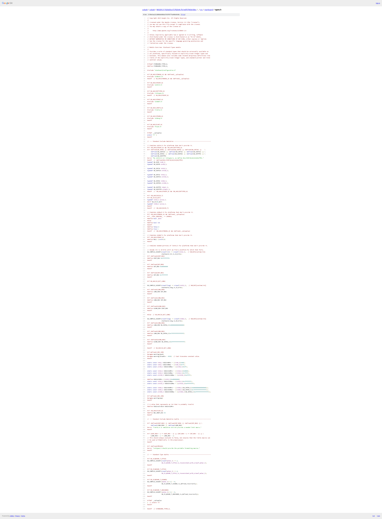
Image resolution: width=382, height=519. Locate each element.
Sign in (378, 3)
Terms (23, 516)
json (378, 516)
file (183, 14)
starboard (208, 9)
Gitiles (12, 516)
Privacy (17, 516)
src (201, 9)
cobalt (145, 9)
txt (373, 516)
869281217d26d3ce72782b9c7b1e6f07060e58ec (176, 9)
